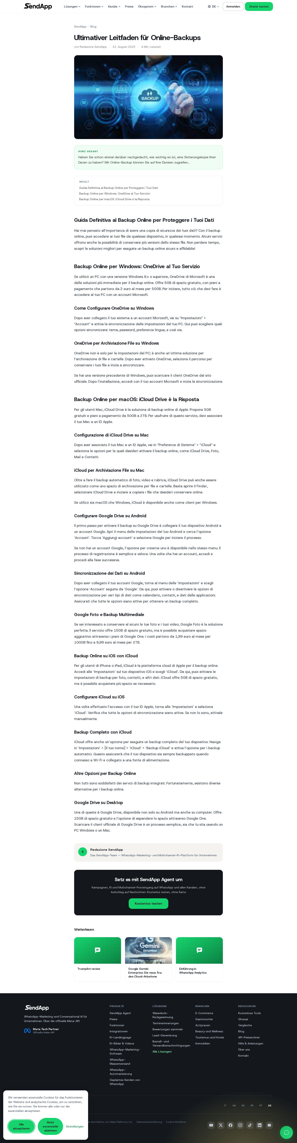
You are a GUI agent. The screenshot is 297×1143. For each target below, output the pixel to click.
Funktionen (92, 6)
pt (260, 1105)
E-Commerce (204, 1013)
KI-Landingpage (120, 1037)
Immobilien (202, 1043)
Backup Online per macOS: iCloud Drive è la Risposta (114, 199)
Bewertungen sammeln (168, 1029)
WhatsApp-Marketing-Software (125, 1051)
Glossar (243, 1019)
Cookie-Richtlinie (176, 1122)
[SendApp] (38, 6)
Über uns (244, 1049)
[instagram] (240, 1125)
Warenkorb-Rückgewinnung (163, 1015)
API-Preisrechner (249, 1037)
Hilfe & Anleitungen (250, 1043)
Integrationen (119, 1031)
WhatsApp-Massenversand (120, 1061)
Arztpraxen (202, 1025)
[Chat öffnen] (286, 1132)
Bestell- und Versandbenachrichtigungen (171, 1043)
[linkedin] (259, 1125)
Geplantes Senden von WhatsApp (125, 1082)
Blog (93, 26)
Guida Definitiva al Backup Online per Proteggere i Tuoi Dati (118, 188)
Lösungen (70, 6)
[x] (220, 1125)
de (214, 6)
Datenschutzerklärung (149, 1122)
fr (252, 1105)
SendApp (80, 26)
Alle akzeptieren (21, 1126)
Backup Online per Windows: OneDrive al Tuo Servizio (114, 193)
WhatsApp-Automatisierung (121, 1072)
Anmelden (233, 6)
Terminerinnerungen (166, 1023)
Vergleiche (245, 1025)
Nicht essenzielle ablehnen (50, 1126)
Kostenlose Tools (249, 1013)
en (234, 1105)
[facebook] (230, 1125)
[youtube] (211, 1125)
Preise (129, 6)
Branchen (167, 6)
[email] (269, 1125)
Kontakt (187, 6)
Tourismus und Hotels (209, 1037)
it (225, 1105)
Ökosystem (145, 6)
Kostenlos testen (148, 903)
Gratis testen (259, 6)
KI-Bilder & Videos (122, 1043)
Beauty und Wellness (209, 1031)
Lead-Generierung (165, 1035)
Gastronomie (204, 1019)
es (243, 1105)
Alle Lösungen (162, 1051)
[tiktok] (250, 1125)
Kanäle (112, 6)
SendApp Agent (120, 1013)
